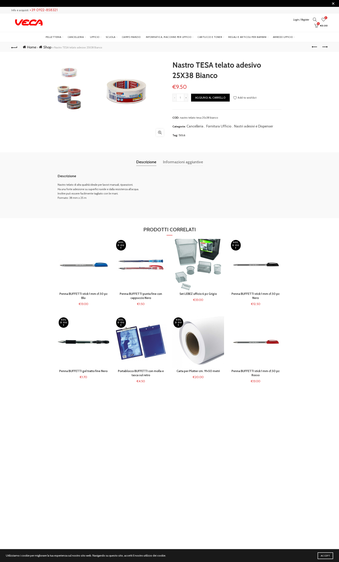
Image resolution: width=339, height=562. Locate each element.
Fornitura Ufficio (218, 126)
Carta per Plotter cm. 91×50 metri (198, 371)
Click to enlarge (160, 132)
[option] (69, 72)
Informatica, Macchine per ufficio (168, 36)
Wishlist (325, 18)
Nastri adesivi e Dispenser (253, 126)
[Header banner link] (163, 3)
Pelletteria (53, 36)
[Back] (14, 47)
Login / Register (301, 19)
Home (31, 47)
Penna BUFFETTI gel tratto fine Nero (83, 371)
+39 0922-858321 (43, 10)
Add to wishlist (247, 97)
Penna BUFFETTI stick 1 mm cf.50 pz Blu (83, 296)
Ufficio (94, 36)
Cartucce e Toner (210, 36)
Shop (47, 47)
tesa (182, 135)
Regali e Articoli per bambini (247, 36)
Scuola (111, 36)
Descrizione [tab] (146, 162)
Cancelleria (76, 36)
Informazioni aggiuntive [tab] (183, 162)
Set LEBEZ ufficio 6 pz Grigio (198, 294)
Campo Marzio (131, 36)
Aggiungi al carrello (210, 97)
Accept (325, 555)
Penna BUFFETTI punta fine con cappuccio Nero (141, 296)
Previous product (315, 47)
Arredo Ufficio (283, 36)
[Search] (315, 20)
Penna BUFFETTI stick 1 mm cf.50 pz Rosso (255, 373)
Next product (325, 47)
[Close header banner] (333, 3)
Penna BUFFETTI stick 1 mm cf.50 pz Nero (255, 296)
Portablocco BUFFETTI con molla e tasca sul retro (141, 373)
